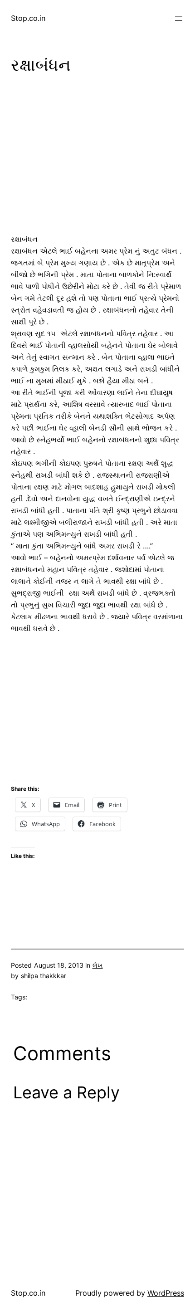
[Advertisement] (97, 155)
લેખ (98, 965)
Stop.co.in (28, 18)
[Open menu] (178, 18)
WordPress (165, 1292)
